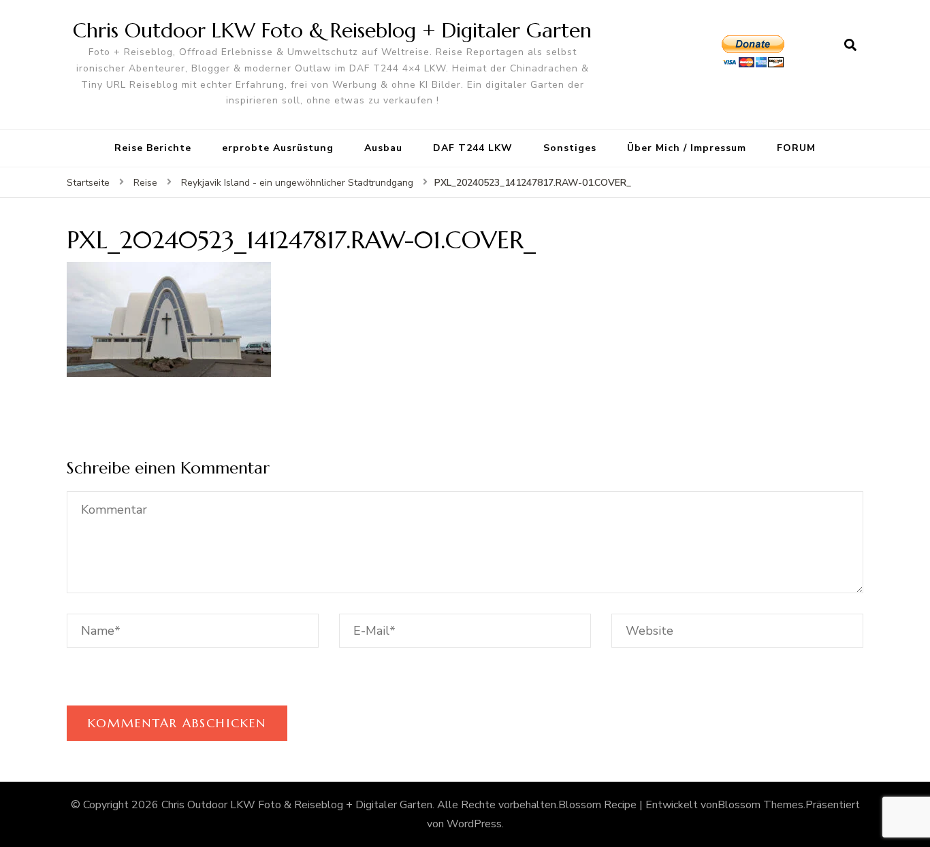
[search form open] (850, 45)
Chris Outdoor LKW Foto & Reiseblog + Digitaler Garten (332, 30)
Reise (145, 182)
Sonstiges (569, 148)
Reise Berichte (152, 148)
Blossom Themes (760, 804)
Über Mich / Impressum (686, 148)
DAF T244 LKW (473, 148)
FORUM (796, 148)
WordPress (474, 823)
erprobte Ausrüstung (278, 148)
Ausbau (383, 148)
